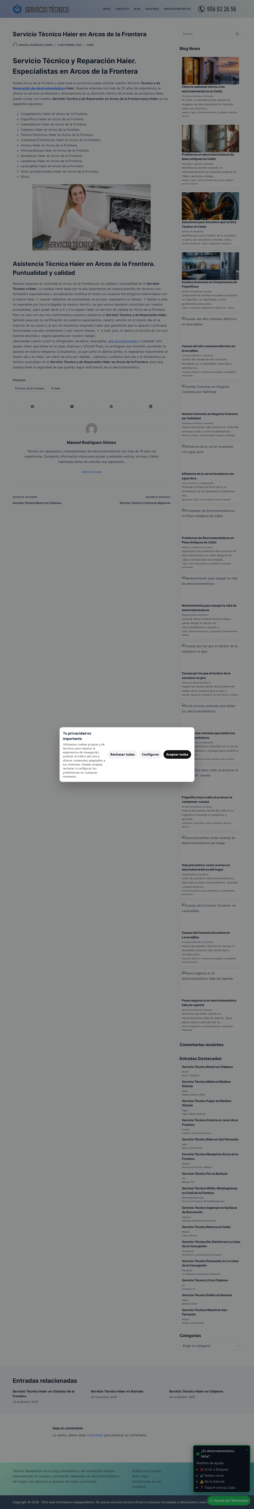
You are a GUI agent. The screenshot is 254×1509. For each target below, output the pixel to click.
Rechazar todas (122, 754)
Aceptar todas (177, 754)
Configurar (150, 754)
